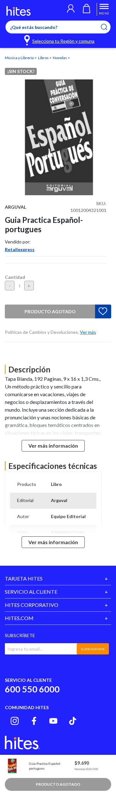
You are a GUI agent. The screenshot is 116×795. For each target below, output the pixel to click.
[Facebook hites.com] (34, 721)
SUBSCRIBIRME (93, 649)
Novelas (60, 57)
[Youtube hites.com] (53, 721)
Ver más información (53, 446)
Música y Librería (19, 57)
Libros (43, 57)
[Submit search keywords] (108, 27)
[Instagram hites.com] (15, 721)
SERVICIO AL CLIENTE (31, 592)
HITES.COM (19, 618)
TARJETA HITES (24, 578)
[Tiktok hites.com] (73, 721)
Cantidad (15, 277)
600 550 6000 (32, 689)
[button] (70, 9)
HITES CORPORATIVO (31, 605)
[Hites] (18, 11)
